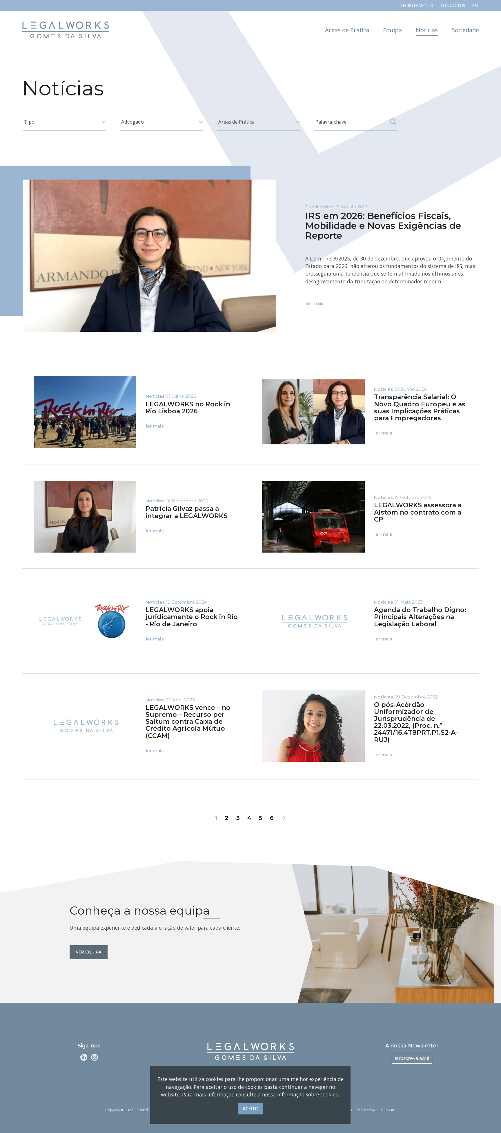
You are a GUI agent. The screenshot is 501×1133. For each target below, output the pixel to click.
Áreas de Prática (347, 30)
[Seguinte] (283, 818)
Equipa (392, 30)
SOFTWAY (385, 1109)
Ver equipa (88, 952)
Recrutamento (416, 5)
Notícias (427, 30)
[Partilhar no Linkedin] (83, 1057)
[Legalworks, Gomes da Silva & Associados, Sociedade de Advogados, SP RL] (65, 30)
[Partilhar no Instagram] (94, 1057)
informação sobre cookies (307, 1094)
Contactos (452, 5)
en (475, 5)
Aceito (251, 1108)
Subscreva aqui (412, 1058)
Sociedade (465, 30)
